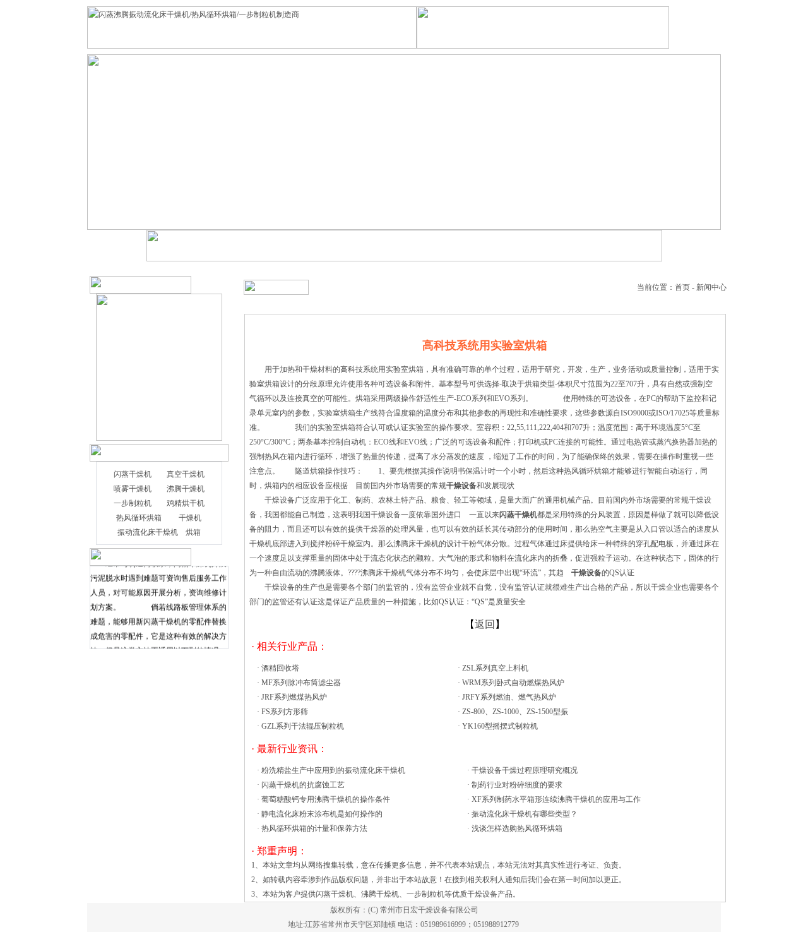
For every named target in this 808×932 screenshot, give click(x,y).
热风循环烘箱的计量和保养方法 (314, 828)
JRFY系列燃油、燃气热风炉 (509, 697)
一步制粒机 (133, 503)
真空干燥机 (186, 474)
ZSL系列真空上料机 (495, 668)
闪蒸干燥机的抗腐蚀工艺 (303, 784)
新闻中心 (711, 287)
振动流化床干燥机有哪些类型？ (525, 814)
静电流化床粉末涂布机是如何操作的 (322, 814)
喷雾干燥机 (133, 488)
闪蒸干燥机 (133, 474)
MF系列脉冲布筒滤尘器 (301, 682)
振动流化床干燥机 (147, 532)
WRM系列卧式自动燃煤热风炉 (513, 682)
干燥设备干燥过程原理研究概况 (525, 770)
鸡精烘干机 (186, 503)
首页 (682, 287)
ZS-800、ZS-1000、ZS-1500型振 (515, 711)
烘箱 (193, 532)
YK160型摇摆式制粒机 (500, 726)
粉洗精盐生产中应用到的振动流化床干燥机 (333, 770)
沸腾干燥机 (186, 488)
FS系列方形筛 (284, 711)
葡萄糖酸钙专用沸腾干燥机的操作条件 (325, 799)
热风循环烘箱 (139, 517)
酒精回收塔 (280, 668)
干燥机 (190, 517)
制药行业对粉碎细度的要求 (517, 784)
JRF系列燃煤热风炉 (294, 697)
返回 (485, 624)
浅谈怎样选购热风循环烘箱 (517, 828)
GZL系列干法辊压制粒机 (302, 726)
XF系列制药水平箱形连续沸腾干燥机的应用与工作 (556, 799)
